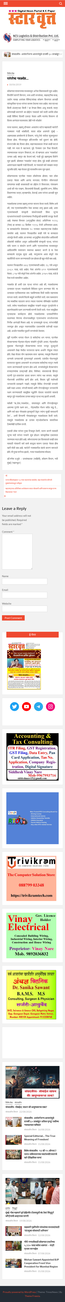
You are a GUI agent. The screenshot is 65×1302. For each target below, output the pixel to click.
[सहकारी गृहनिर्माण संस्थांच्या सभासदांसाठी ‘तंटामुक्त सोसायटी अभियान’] (14, 1230)
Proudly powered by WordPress (19, 1292)
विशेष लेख (10, 73)
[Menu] (5, 3)
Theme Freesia (32, 1296)
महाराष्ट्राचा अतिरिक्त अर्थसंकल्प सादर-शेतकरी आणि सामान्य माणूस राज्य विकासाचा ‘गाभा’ (31, 490)
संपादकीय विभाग (12, 1111)
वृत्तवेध (8, 1208)
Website (6, 603)
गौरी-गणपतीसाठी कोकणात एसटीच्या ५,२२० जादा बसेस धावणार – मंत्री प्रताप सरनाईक (39, 1245)
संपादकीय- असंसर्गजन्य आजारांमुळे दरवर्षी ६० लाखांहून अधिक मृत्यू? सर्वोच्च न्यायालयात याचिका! (41, 1121)
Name (5, 576)
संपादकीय (18, 1102)
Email (5, 589)
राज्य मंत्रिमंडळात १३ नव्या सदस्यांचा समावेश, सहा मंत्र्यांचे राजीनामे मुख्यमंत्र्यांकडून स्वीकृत (29, 481)
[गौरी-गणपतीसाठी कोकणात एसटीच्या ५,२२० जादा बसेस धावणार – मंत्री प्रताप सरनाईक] (14, 1245)
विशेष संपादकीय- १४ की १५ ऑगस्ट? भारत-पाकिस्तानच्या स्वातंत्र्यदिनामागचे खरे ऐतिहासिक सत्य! (40, 1154)
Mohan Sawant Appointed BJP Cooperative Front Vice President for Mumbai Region (41, 1263)
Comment (8, 531)
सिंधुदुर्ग (14, 1208)
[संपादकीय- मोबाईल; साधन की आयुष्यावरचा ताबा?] (33, 1082)
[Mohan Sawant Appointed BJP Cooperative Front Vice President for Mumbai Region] (14, 1263)
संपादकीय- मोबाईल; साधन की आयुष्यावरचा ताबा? (26, 1107)
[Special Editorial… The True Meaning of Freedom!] (14, 1139)
